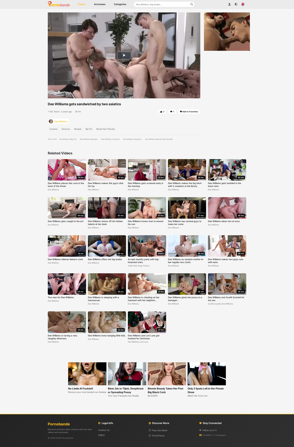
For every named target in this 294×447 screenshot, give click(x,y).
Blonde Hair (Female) (105, 129)
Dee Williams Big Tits (67, 139)
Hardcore (66, 129)
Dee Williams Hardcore (132, 139)
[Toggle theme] (236, 4)
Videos (81, 4)
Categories (120, 4)
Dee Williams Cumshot (110, 139)
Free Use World (159, 430)
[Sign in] (229, 4)
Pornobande (60, 4)
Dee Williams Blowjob (89, 139)
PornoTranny (158, 435)
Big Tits (89, 129)
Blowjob (77, 129)
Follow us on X (210, 430)
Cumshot (53, 129)
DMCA (101, 435)
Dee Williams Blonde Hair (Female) (159, 139)
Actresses (99, 4)
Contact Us (103, 430)
